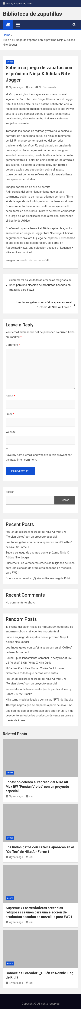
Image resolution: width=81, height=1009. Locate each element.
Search (10, 492)
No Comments (47, 87)
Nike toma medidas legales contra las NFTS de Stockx (39, 699)
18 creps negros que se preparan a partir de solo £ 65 (39, 705)
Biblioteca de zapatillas (32, 13)
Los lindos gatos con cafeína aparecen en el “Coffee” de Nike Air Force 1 (44, 305)
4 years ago (16, 922)
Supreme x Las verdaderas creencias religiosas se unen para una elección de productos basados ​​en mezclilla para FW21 (40, 284)
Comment (13, 344)
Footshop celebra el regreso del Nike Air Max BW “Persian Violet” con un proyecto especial (37, 786)
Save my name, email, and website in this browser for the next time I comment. (39, 457)
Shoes (10, 62)
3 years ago (16, 87)
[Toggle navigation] (18, 24)
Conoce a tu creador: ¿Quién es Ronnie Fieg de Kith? (38, 578)
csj (31, 87)
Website (11, 432)
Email (10, 414)
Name (10, 396)
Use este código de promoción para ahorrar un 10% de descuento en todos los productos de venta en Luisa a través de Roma (39, 715)
